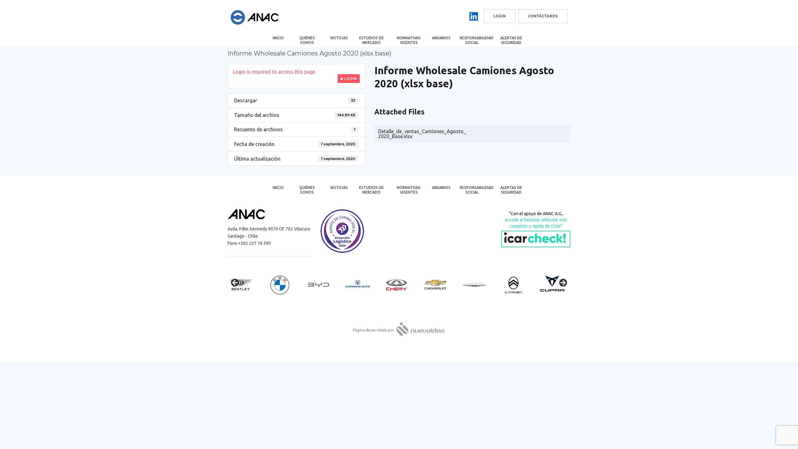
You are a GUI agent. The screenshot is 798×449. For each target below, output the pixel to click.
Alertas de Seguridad (511, 40)
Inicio (278, 38)
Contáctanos (543, 16)
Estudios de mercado (371, 40)
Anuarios (441, 38)
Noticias (339, 38)
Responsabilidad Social (476, 40)
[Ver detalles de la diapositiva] (246, 285)
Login (350, 78)
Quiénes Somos (307, 40)
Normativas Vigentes (409, 40)
